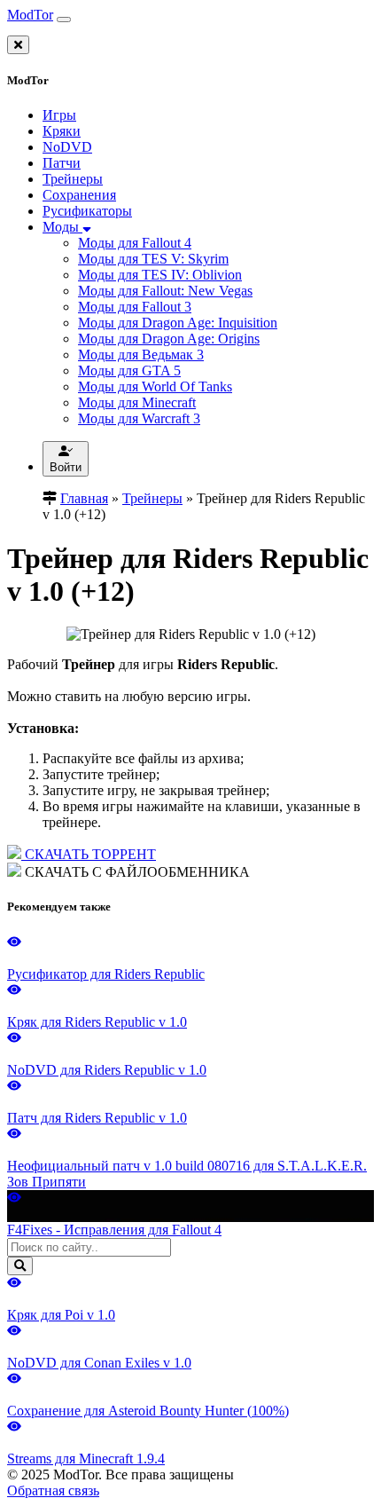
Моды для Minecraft (137, 402)
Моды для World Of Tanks (155, 386)
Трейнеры (73, 178)
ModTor (30, 14)
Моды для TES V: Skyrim (153, 258)
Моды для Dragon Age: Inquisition (177, 322)
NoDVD (67, 146)
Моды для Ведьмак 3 (141, 354)
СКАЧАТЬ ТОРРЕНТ (88, 854)
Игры (59, 114)
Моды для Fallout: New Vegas (165, 290)
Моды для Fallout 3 (134, 306)
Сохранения (79, 194)
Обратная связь (53, 1490)
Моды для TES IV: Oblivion (160, 274)
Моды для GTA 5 (129, 370)
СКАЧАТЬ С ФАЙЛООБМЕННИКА (135, 871)
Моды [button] (62, 226)
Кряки (62, 130)
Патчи (62, 162)
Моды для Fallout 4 (134, 242)
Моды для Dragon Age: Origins (169, 338)
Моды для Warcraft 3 (139, 418)
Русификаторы (87, 210)
